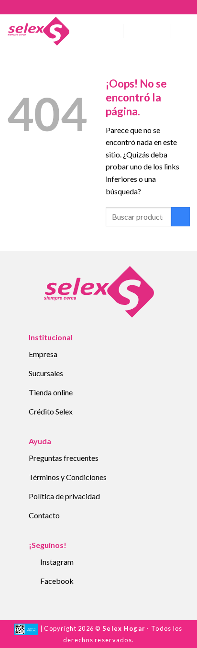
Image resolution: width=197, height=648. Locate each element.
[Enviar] (180, 216)
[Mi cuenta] (135, 31)
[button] (112, 31)
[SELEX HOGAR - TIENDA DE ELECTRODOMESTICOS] (38, 31)
